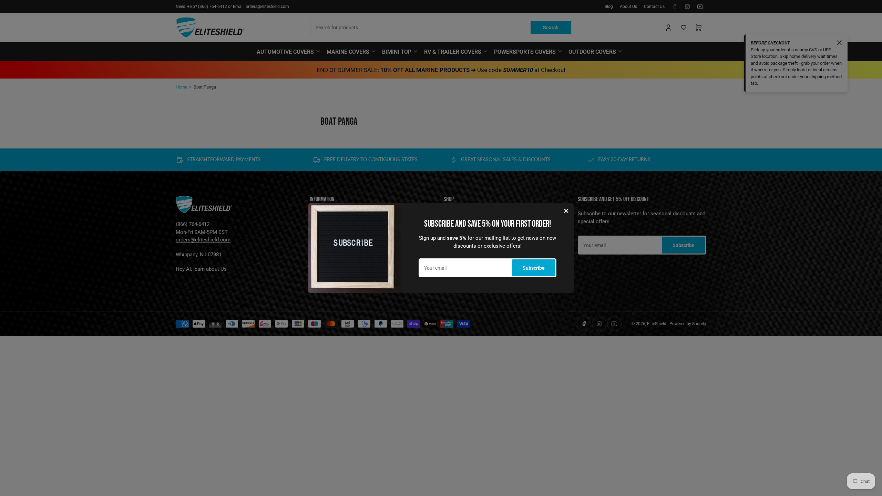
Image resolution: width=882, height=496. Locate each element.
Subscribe (534, 268)
